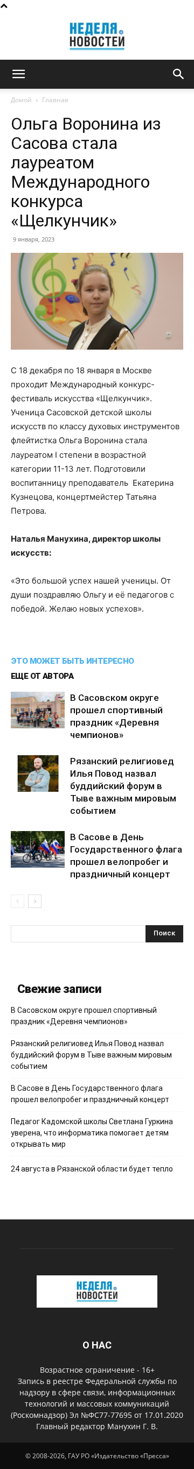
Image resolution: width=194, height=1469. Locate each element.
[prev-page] (17, 901)
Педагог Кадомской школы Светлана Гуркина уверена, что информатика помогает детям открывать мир (92, 1132)
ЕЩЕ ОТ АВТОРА (42, 676)
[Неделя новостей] (97, 36)
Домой (21, 99)
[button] (18, 74)
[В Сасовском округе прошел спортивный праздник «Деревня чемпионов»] (38, 710)
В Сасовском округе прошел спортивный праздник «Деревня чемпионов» (84, 1016)
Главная (55, 99)
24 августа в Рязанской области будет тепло (92, 1169)
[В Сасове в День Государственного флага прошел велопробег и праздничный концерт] (38, 849)
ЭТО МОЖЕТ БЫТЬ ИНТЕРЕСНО (72, 661)
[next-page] (34, 901)
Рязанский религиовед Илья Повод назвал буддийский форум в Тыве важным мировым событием (123, 786)
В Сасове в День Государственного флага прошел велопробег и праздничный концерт (90, 1094)
